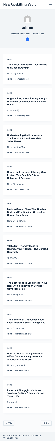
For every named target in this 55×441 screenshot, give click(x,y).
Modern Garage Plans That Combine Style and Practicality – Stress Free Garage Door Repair (27, 212)
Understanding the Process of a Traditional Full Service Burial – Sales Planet (24, 138)
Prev (10, 423)
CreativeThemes (10, 438)
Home (9, 59)
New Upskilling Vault (19, 4)
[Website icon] (27, 39)
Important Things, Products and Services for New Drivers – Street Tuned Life (25, 393)
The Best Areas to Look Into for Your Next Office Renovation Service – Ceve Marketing (27, 285)
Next (45, 423)
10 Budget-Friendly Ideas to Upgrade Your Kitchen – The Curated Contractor (27, 249)
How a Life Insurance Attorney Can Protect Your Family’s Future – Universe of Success (26, 175)
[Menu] (50, 4)
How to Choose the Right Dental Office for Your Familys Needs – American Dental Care (25, 356)
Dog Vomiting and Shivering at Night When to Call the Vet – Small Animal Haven (27, 101)
